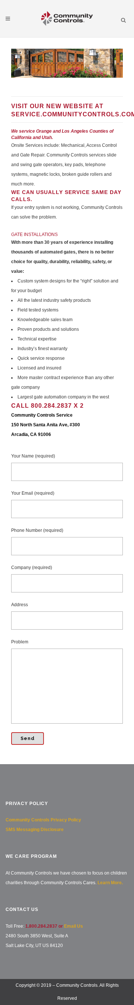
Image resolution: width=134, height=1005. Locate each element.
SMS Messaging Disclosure (35, 829)
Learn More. (110, 882)
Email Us (73, 926)
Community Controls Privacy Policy (43, 820)
